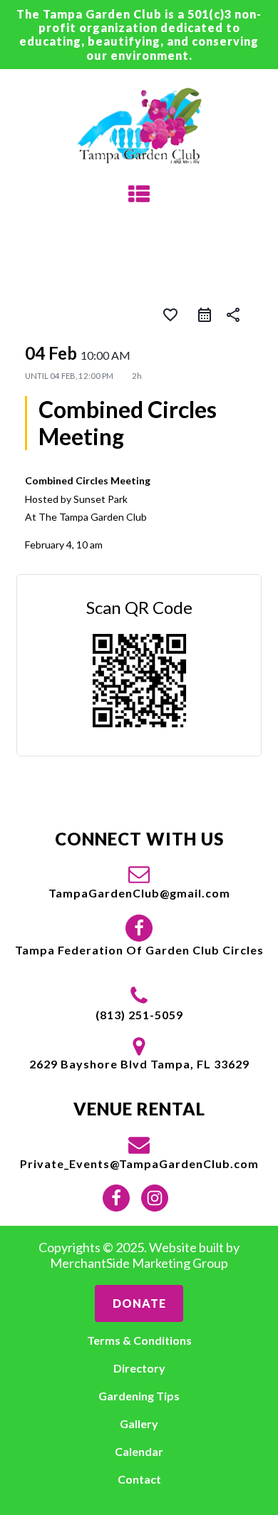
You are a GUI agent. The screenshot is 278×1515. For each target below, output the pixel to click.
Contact (139, 1479)
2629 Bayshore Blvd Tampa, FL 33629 (139, 1064)
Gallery (139, 1423)
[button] (139, 881)
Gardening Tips (139, 1395)
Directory (139, 1368)
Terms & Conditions (139, 1340)
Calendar (139, 1451)
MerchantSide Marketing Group (139, 1263)
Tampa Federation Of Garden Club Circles (139, 950)
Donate (139, 1303)
